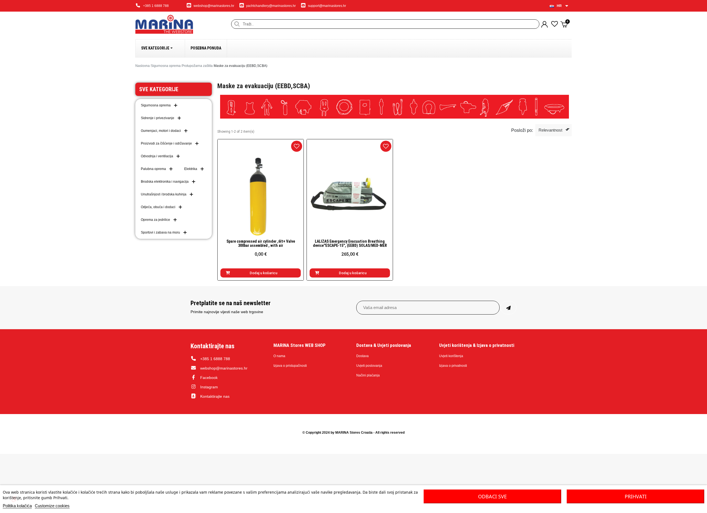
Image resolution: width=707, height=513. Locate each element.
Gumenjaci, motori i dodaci (161, 131)
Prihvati (636, 496)
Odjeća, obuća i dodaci (158, 207)
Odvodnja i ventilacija (157, 156)
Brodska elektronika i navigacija (165, 182)
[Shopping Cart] (564, 24)
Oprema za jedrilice (155, 220)
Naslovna (142, 66)
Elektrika (190, 169)
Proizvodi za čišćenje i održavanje (166, 143)
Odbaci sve (492, 496)
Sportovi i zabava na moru (160, 232)
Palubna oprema (153, 169)
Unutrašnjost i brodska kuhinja (163, 194)
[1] (508, 307)
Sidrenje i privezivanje (157, 118)
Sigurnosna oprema (166, 66)
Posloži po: (522, 130)
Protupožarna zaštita (197, 66)
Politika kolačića (17, 505)
